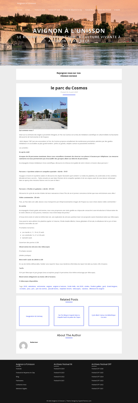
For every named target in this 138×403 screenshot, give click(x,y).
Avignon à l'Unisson (26, 3)
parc (33, 289)
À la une (19, 10)
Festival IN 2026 (40, 10)
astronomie (41, 286)
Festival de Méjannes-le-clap (72, 10)
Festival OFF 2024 (97, 377)
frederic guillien (96, 286)
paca (28, 289)
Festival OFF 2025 (97, 373)
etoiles (87, 286)
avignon (49, 286)
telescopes (77, 289)
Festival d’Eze (89, 10)
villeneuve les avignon (96, 289)
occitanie (23, 289)
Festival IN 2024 (59, 369)
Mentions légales (21, 388)
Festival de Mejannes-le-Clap (25, 373)
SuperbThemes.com (84, 401)
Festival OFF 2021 (97, 388)
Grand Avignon (112, 286)
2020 (25, 286)
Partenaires (19, 381)
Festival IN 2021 (59, 381)
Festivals (19, 369)
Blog (17, 377)
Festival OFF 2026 (54, 10)
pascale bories (53, 289)
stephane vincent (66, 289)
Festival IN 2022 (59, 377)
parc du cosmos (41, 289)
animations (32, 286)
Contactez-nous (21, 385)
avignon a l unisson (59, 286)
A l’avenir (117, 10)
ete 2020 (80, 286)
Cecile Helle (71, 286)
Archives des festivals (104, 10)
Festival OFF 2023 (97, 381)
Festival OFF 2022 (97, 385)
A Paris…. (28, 10)
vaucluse (85, 289)
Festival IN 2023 (59, 373)
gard (104, 286)
